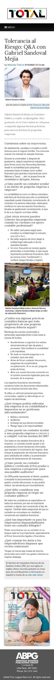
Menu (11, 27)
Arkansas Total (14, 64)
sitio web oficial (35, 574)
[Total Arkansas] (27, 12)
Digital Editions (43, 593)
